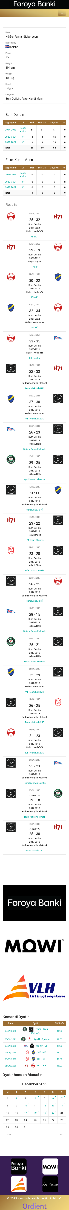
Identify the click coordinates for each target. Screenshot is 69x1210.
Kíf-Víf (34, 297)
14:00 (59, 1052)
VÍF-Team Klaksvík (34, 418)
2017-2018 (10, 129)
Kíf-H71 (34, 236)
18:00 (59, 1039)
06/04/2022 (34, 213)
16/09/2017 (34, 824)
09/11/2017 (34, 638)
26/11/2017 (34, 578)
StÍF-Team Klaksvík (34, 570)
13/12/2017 (34, 487)
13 (53, 1105)
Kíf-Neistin (34, 358)
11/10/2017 (34, 699)
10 (25, 1105)
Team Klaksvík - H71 (34, 850)
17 (25, 1112)
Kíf (23, 136)
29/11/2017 (34, 547)
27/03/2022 (34, 304)
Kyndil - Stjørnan (41, 1039)
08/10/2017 (34, 729)
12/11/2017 (34, 608)
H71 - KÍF (41, 1065)
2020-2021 (10, 136)
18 (35, 1112)
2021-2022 (10, 142)
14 (62, 1105)
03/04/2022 (34, 244)
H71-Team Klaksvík (34, 540)
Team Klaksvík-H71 (34, 388)
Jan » (61, 1134)
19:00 (59, 1046)
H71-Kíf (34, 267)
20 (53, 1112)
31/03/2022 (34, 274)
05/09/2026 (10, 1031)
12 (44, 1105)
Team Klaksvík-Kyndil (34, 817)
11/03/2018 (34, 365)
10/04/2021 (34, 335)
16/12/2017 (34, 456)
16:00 (59, 1031)
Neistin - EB (42, 1045)
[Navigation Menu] (62, 13)
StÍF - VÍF (41, 1052)
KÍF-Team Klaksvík (34, 752)
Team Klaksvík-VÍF (34, 509)
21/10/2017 (34, 669)
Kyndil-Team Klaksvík (34, 479)
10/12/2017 (34, 517)
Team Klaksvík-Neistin (34, 783)
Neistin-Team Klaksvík (34, 449)
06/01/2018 (34, 426)
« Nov (8, 1134)
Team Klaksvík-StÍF (34, 722)
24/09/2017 (34, 760)
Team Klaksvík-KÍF (34, 600)
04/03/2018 (34, 395)
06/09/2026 (10, 1052)
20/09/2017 (34, 790)
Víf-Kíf (34, 327)
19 (44, 1112)
